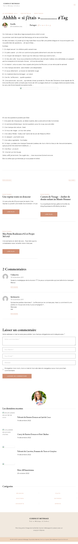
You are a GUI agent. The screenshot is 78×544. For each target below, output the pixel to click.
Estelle (26, 13)
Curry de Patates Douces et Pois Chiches (33, 434)
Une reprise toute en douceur (16, 196)
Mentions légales (44, 539)
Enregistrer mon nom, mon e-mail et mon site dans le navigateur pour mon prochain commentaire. (35, 369)
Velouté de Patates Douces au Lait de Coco (34, 417)
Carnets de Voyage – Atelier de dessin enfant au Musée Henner (55, 198)
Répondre (14, 287)
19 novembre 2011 (17, 277)
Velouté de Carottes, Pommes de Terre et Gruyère (37, 451)
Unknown (15, 275)
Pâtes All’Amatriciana (25, 470)
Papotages (38, 13)
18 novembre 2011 (10, 13)
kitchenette (15, 297)
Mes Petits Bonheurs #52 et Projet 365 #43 (18, 235)
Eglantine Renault (63, 539)
